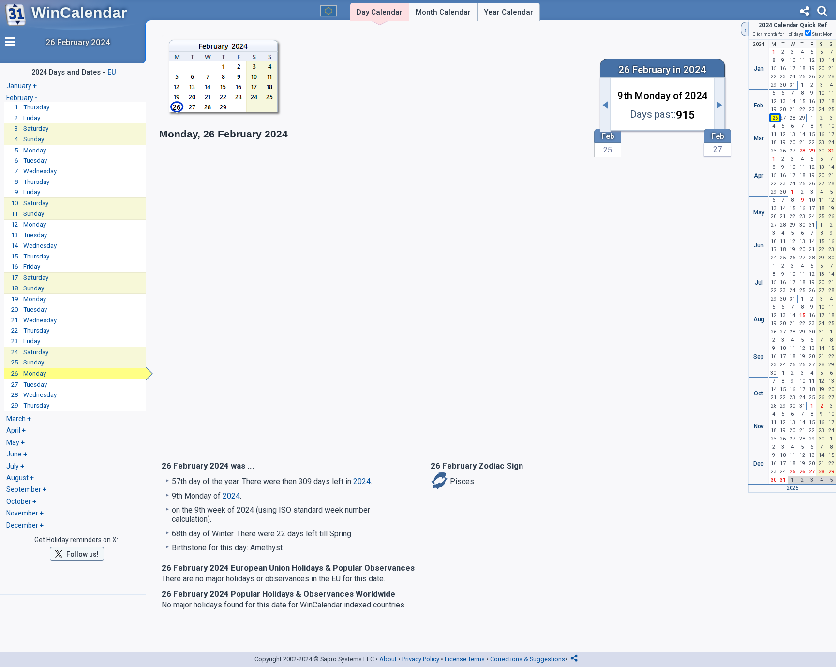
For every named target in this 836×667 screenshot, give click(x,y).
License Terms (465, 659)
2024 (362, 481)
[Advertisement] (442, 100)
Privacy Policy (420, 659)
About (388, 659)
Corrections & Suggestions (527, 659)
